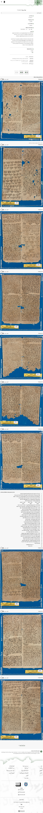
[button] (39, 3)
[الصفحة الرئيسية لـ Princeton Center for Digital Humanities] (18, 784)
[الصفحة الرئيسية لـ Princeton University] (21, 811)
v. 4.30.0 (21, 808)
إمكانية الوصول (21, 799)
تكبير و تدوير (6, 79)
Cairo (32, 52)
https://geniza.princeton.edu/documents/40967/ (22, 753)
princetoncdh (22, 794)
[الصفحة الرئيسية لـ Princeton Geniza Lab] (25, 784)
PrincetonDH (22, 792)
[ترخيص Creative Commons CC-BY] (21, 805)
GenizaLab (21, 789)
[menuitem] (41, 768)
